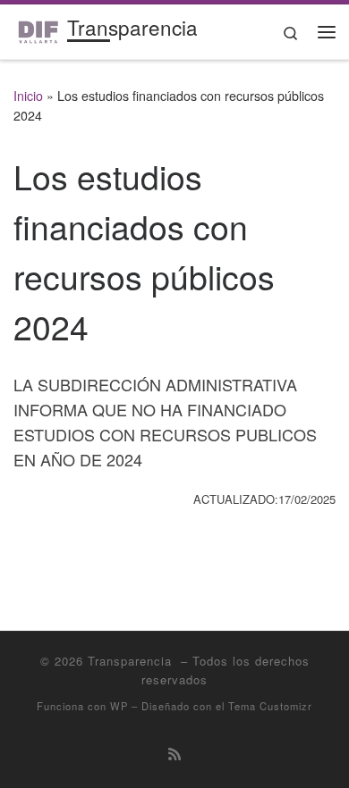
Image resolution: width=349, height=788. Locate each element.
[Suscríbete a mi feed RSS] (174, 753)
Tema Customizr (270, 706)
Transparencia (132, 660)
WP (119, 706)
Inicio (28, 96)
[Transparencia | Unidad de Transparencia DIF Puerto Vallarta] (37, 28)
